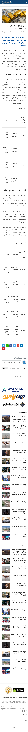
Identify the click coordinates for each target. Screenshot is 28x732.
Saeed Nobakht (18, 729)
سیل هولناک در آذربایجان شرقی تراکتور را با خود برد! (18, 502)
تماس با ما (12, 719)
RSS (13, 721)
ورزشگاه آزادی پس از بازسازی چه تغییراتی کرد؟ (19, 527)
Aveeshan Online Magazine (13, 726)
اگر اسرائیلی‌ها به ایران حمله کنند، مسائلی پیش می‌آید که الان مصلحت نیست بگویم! (19, 426)
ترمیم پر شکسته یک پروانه (20, 442)
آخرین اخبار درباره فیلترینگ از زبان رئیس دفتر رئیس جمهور (19, 468)
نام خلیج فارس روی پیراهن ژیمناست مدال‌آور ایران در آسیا (19, 493)
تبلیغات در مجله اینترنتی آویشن (22, 719)
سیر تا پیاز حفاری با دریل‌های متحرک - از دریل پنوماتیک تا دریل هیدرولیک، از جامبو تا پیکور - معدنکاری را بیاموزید (19, 418)
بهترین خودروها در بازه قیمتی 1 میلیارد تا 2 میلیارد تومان (18, 518)
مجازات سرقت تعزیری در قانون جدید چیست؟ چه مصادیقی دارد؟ (19, 511)
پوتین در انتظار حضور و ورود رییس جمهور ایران (19, 451)
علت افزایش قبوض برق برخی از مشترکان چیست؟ (18, 476)
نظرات (5, 31)
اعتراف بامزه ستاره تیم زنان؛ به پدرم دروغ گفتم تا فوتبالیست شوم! (19, 460)
